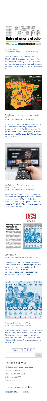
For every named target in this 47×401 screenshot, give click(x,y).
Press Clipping (33, 52)
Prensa (31, 119)
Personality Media (13, 52)
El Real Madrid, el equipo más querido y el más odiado (21, 116)
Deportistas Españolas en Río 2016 (17, 323)
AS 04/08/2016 (10, 255)
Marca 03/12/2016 (11, 49)
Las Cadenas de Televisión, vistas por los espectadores (19, 186)
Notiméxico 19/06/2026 (13, 380)
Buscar (39, 355)
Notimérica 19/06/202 (13, 377)
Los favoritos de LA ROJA (13, 370)
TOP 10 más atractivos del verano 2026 (19, 367)
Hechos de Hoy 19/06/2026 (15, 374)
